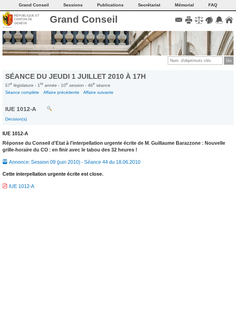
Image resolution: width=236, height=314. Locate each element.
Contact (178, 20)
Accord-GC (218, 20)
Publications (110, 4)
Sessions (73, 4)
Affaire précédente (61, 92)
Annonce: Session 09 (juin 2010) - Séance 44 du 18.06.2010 (74, 162)
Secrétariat (149, 4)
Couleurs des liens (209, 20)
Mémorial (184, 4)
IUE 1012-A (21, 186)
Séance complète (22, 92)
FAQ (212, 4)
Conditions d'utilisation (199, 20)
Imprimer (188, 20)
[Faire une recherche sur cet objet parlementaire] (44, 105)
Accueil (229, 20)
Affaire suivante (98, 92)
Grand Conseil (84, 19)
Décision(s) (16, 119)
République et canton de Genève (26, 19)
